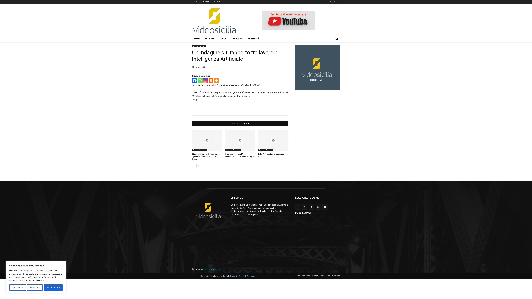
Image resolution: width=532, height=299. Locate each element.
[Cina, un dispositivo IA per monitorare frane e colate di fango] (240, 140)
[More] (216, 80)
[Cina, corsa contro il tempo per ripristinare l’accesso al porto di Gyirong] (207, 140)
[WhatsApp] (318, 206)
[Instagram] (330, 2)
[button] (336, 38)
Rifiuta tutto (35, 287)
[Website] (311, 206)
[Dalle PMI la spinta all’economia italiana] (273, 140)
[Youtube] (334, 2)
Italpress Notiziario (199, 46)
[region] (36, 277)
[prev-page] (193, 165)
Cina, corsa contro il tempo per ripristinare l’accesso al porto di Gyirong (205, 156)
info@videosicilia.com (212, 269)
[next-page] (198, 165)
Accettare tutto (53, 287)
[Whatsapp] (338, 2)
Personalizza (17, 287)
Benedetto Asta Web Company (242, 276)
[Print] (211, 80)
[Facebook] (326, 2)
